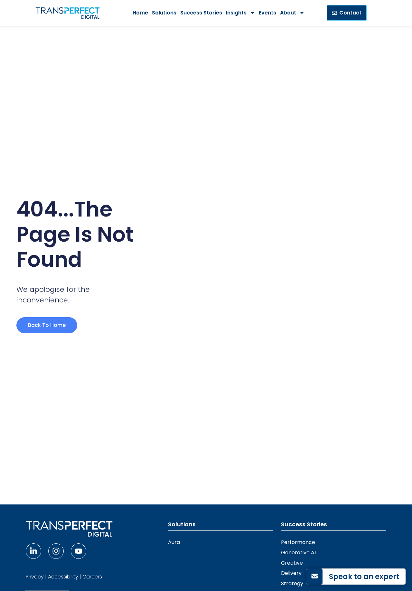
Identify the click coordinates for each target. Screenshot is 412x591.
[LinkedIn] (33, 551)
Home (140, 12)
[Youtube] (78, 551)
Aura (174, 542)
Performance (298, 542)
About (288, 12)
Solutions (164, 12)
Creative (292, 563)
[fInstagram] (56, 551)
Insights (236, 12)
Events (267, 12)
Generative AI (298, 552)
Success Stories (201, 12)
